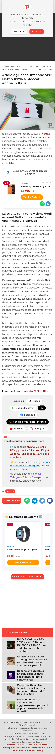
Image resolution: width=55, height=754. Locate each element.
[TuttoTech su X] (42, 407)
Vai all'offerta (30, 197)
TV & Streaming (12, 69)
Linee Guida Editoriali (37, 745)
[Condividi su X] (42, 501)
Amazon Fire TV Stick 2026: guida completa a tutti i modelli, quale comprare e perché (32, 661)
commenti (47, 69)
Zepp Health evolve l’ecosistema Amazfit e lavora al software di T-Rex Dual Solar (31, 689)
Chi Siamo (10, 745)
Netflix (46, 133)
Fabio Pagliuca (12, 66)
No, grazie (19, 32)
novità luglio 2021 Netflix (33, 391)
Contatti (21, 745)
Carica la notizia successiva (27, 577)
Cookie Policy (25, 747)
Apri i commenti (12, 501)
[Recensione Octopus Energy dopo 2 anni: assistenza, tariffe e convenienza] (11, 675)
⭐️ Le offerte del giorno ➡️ (24, 516)
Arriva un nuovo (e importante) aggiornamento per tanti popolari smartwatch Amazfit (32, 705)
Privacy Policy (10, 747)
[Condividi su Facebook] (50, 501)
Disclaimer (38, 747)
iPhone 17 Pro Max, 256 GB (35, 186)
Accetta (36, 32)
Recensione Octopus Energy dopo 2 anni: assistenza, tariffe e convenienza (30, 675)
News (24, 69)
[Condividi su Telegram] (48, 203)
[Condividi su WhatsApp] (42, 203)
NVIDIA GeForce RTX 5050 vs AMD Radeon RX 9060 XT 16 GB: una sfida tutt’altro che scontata (31, 645)
